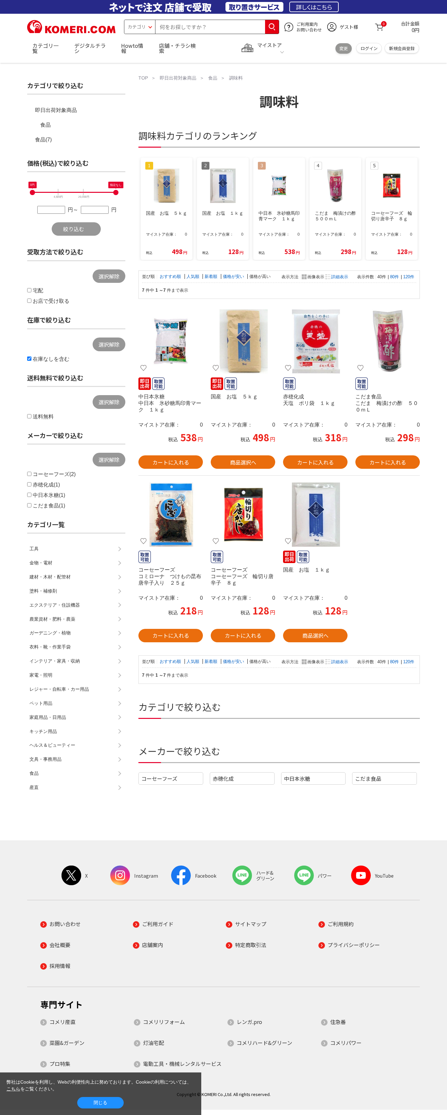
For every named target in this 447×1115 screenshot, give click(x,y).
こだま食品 (368, 778)
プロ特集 (59, 1063)
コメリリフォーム (164, 1021)
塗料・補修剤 (43, 591)
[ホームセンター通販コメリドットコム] (71, 31)
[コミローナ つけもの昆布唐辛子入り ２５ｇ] (170, 514)
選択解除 (108, 276)
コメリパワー (346, 1042)
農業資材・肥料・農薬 (52, 619)
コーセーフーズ (159, 778)
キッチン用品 (43, 731)
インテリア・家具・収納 (54, 661)
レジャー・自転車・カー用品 (59, 689)
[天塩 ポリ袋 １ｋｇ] (315, 341)
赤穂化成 (223, 778)
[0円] (32, 192)
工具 (34, 548)
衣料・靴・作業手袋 (50, 646)
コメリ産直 (62, 1021)
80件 (394, 276)
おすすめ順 (171, 276)
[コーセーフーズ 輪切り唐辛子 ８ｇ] (243, 514)
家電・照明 (40, 675)
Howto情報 (132, 48)
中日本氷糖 (297, 778)
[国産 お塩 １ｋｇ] (315, 514)
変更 (343, 48)
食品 (45, 125)
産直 (34, 787)
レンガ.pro (249, 1021)
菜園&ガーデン (66, 1042)
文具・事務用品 (45, 759)
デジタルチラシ (90, 48)
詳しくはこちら (314, 7)
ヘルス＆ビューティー (52, 745)
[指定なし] (115, 192)
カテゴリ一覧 (45, 48)
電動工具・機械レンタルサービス (182, 1063)
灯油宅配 (153, 1042)
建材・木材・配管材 (50, 576)
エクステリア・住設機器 (54, 605)
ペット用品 (40, 703)
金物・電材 (40, 562)
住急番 (338, 1021)
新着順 (212, 276)
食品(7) (43, 139)
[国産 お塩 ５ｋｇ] (243, 341)
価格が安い (234, 276)
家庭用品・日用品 (47, 717)
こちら (13, 1088)
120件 (408, 276)
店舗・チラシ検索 (177, 48)
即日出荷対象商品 (56, 110)
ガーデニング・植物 (50, 632)
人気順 (194, 276)
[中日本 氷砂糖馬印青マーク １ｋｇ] (170, 341)
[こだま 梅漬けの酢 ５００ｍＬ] (387, 341)
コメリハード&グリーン (264, 1042)
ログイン (369, 48)
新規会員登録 (402, 48)
